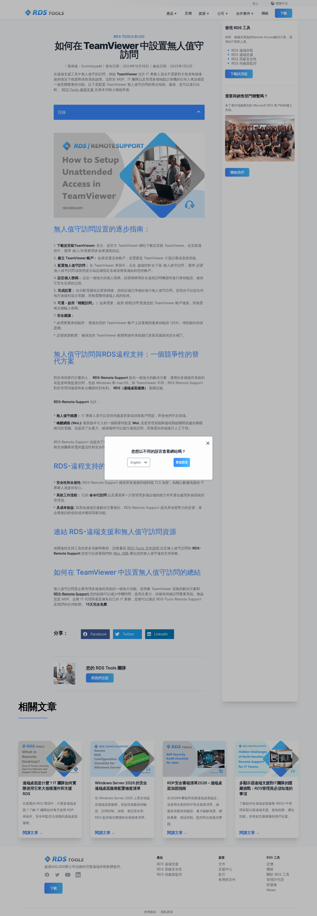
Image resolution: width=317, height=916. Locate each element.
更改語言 (182, 462)
